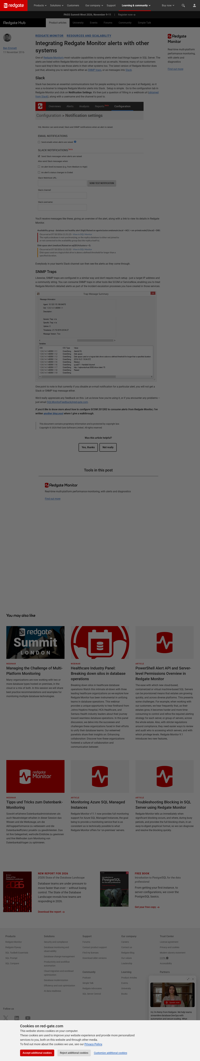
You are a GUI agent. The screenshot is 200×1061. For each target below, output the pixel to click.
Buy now (167, 5)
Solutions (55, 5)
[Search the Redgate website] (183, 5)
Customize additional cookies (110, 1052)
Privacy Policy (93, 1044)
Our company (92, 5)
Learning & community (135, 5)
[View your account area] (194, 5)
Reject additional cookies (74, 1052)
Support (111, 5)
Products (39, 5)
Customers (73, 5)
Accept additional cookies (37, 1052)
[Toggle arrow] (173, 5)
